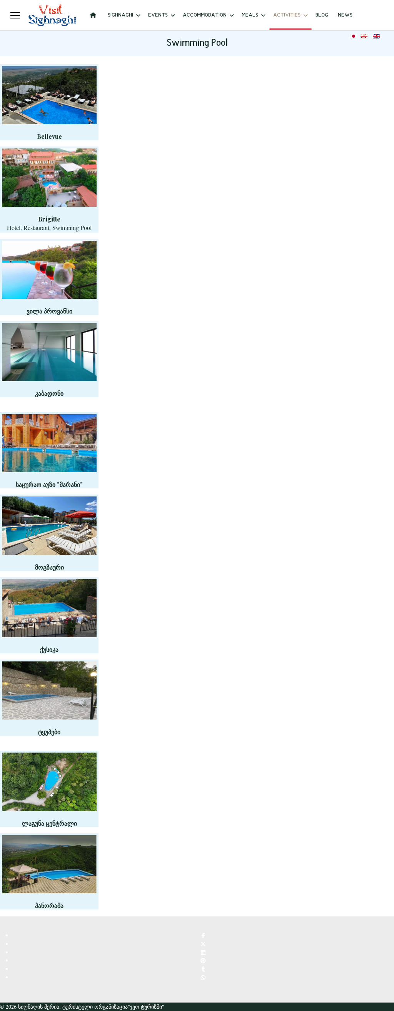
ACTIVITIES (287, 15)
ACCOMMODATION (205, 15)
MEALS (250, 15)
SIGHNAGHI (120, 15)
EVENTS (158, 15)
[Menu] (15, 15)
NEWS (345, 15)
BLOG (322, 15)
